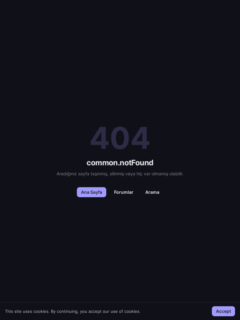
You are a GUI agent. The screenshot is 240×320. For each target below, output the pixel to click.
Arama (152, 192)
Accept (223, 311)
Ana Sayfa (91, 192)
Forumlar (123, 192)
